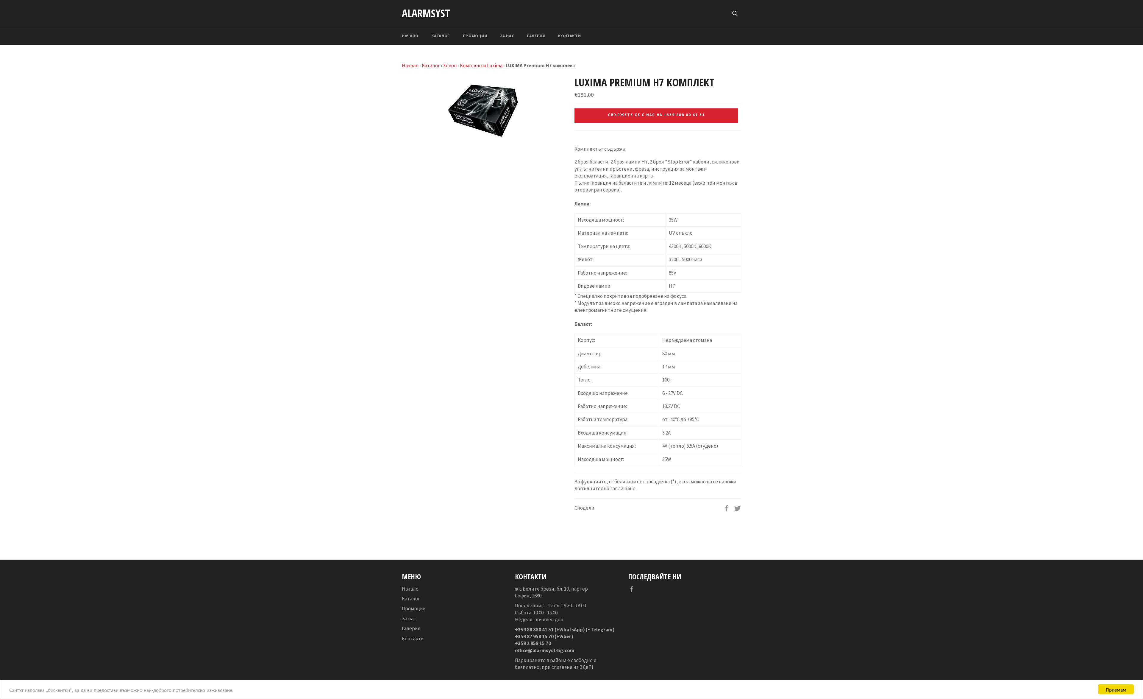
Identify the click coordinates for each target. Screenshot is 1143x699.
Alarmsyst (426, 13)
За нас (507, 35)
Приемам (1116, 689)
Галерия (536, 35)
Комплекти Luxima (481, 65)
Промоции (475, 35)
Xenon (450, 65)
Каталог (440, 35)
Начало (410, 35)
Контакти (569, 35)
